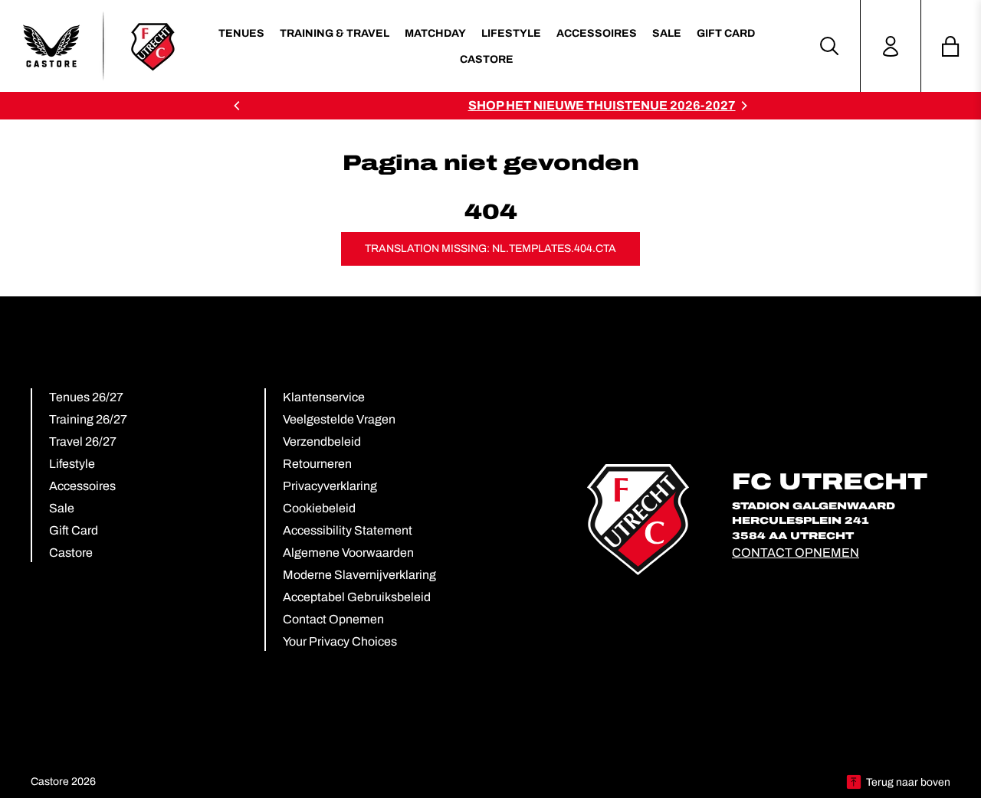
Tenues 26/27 (86, 397)
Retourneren (317, 463)
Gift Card (73, 530)
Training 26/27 (88, 419)
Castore (71, 552)
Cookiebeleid (319, 508)
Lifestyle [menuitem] (511, 33)
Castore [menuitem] (486, 59)
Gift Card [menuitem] (726, 33)
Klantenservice (324, 397)
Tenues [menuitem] (241, 33)
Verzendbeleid (322, 441)
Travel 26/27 (82, 441)
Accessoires (82, 485)
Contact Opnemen (333, 619)
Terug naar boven (908, 782)
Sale (61, 508)
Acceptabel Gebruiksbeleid (357, 596)
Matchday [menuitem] (435, 33)
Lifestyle (72, 463)
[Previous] (237, 105)
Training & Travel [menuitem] (334, 33)
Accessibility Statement (347, 530)
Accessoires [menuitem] (596, 33)
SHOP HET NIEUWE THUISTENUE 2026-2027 (511, 105)
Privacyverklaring (330, 485)
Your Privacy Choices (340, 641)
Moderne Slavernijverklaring (359, 574)
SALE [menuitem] (666, 33)
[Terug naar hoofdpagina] (99, 45)
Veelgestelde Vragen (339, 419)
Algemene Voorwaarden (348, 552)
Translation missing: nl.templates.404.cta (490, 248)
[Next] (743, 105)
